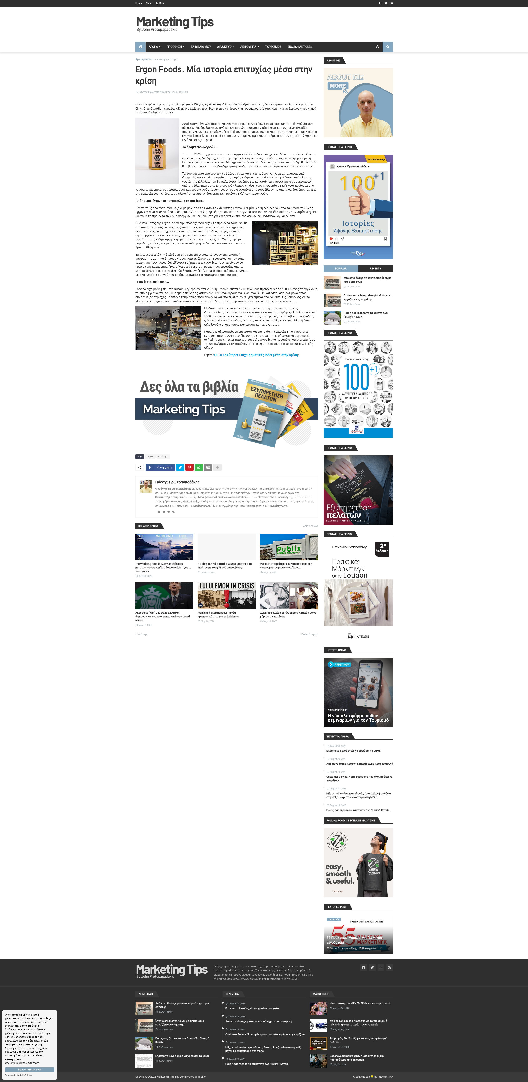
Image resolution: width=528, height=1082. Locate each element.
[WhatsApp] (199, 467)
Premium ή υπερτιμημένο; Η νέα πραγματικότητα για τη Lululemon (218, 614)
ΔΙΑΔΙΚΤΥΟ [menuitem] (224, 46)
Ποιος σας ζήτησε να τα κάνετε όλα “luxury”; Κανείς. (366, 314)
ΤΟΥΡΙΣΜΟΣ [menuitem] (273, 46)
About (149, 3)
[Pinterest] (189, 467)
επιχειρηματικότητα (166, 59)
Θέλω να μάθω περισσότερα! (22, 1063)
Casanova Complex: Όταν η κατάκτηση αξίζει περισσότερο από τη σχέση (357, 1057)
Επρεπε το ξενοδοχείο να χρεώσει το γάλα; (353, 750)
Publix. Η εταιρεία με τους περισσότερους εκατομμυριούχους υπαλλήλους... (286, 565)
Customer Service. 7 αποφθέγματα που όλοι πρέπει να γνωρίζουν (359, 778)
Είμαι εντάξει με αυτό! (29, 1069)
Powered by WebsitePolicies (18, 1075)
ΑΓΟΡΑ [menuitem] (153, 46)
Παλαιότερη (308, 634)
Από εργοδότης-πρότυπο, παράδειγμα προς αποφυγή (367, 279)
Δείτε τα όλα (310, 525)
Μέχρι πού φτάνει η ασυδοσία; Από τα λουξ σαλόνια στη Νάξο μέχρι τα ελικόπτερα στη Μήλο (358, 795)
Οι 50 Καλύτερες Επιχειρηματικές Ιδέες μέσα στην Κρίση (256, 355)
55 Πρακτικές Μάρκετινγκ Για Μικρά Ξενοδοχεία (354, 940)
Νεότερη (142, 634)
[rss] (173, 512)
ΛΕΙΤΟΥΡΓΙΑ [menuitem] (248, 46)
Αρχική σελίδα (143, 59)
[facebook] (159, 512)
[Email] (208, 467)
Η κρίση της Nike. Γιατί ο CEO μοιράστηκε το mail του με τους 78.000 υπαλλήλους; (225, 565)
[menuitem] (140, 47)
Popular (341, 268)
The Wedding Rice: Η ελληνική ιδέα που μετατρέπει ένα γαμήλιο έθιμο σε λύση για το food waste (163, 567)
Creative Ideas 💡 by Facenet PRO (373, 1076)
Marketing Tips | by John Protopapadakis (181, 1076)
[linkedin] (164, 512)
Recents (375, 268)
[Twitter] (180, 467)
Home (138, 3)
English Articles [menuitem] (300, 46)
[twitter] (168, 512)
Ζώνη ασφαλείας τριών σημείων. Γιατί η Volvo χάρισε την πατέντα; (288, 614)
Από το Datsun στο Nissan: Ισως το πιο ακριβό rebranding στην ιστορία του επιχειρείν (358, 1022)
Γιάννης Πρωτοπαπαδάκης (177, 482)
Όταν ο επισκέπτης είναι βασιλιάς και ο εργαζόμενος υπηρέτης (368, 297)
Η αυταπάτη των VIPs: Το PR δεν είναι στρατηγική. (360, 1003)
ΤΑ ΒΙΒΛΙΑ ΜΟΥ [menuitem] (201, 46)
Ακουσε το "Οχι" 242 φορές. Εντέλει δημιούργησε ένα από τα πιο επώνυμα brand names (162, 616)
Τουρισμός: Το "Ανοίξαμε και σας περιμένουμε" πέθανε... (358, 1040)
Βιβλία (160, 3)
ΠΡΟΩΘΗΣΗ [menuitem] (174, 46)
